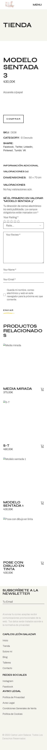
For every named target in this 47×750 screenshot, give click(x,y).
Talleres (7, 662)
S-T (6, 446)
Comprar (13, 119)
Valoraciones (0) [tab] (15, 171)
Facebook (8, 686)
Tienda (6, 646)
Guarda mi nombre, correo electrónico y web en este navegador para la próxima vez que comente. (25, 295)
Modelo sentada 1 (13, 504)
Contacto (7, 668)
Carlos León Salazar (21, 735)
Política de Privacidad (14, 697)
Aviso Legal (8, 703)
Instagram (8, 681)
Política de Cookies (12, 714)
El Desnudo (27, 137)
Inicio (5, 640)
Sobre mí (7, 651)
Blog (5, 657)
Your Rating (10, 217)
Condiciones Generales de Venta (19, 708)
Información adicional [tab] (21, 165)
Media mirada (17, 389)
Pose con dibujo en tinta (13, 566)
